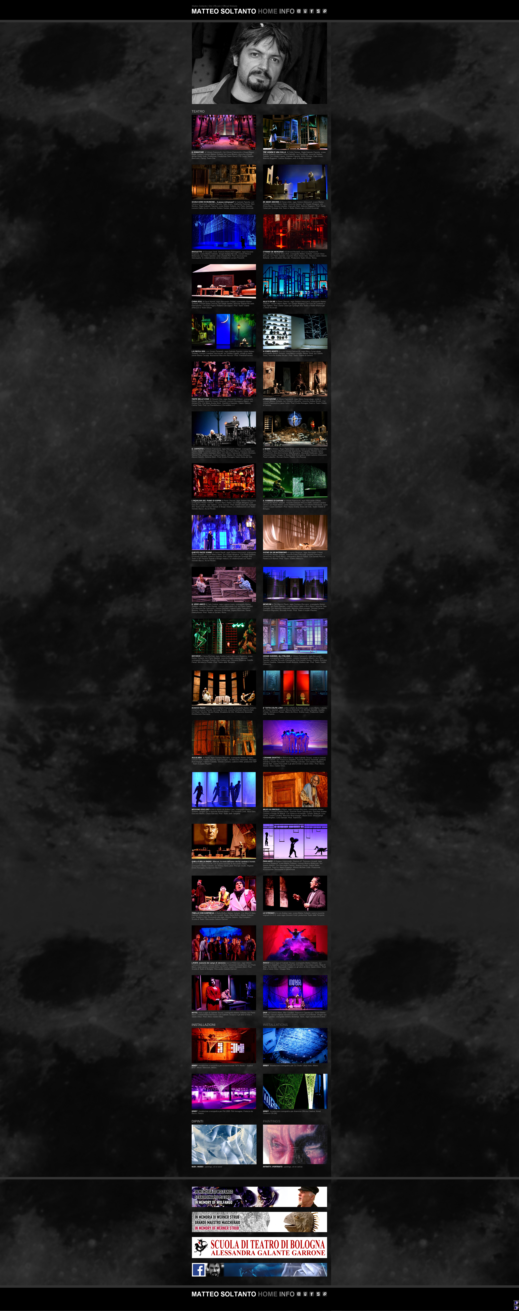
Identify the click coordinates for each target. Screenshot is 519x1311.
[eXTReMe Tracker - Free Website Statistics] (516, 1310)
